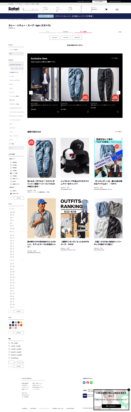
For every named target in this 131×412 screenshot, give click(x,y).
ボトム (11, 84)
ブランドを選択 (13, 49)
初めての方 (24, 393)
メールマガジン (36, 389)
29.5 (14, 304)
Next (118, 92)
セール (11, 147)
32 (13, 246)
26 (13, 285)
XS (13, 214)
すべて (47, 31)
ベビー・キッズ (13, 136)
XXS (14, 212)
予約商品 (15, 176)
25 (13, 280)
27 (13, 290)
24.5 (14, 277)
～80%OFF (77, 37)
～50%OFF (66, 37)
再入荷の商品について (38, 387)
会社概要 (24, 408)
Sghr (10, 53)
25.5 (14, 282)
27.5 (14, 293)
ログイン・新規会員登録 (94, 9)
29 (13, 237)
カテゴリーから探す (45, 9)
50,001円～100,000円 (16, 355)
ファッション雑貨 (14, 96)
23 (13, 269)
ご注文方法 (24, 385)
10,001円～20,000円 (16, 349)
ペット (11, 132)
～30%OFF (54, 37)
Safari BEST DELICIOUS (115, 1)
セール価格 (83, 31)
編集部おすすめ (16, 184)
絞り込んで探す (70, 9)
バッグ (11, 88)
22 (13, 263)
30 (13, 240)
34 (13, 251)
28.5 (14, 299)
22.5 (14, 266)
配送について (25, 389)
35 (13, 254)
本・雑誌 (11, 144)
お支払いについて (37, 385)
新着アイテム (15, 178)
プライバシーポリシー (44, 408)
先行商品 (15, 165)
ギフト (11, 140)
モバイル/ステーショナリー (16, 116)
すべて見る (115, 58)
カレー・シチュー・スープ (17, 68)
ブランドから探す (58, 9)
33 (13, 248)
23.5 (14, 271)
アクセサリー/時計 (14, 104)
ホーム (9, 19)
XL (13, 225)
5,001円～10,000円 (15, 346)
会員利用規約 (33, 408)
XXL (13, 228)
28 (13, 235)
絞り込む (19, 197)
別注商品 (15, 170)
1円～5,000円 (14, 343)
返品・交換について (37, 383)
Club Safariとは (25, 395)
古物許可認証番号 (70, 408)
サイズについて (25, 387)
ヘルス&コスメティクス (15, 108)
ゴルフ (11, 124)
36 (13, 257)
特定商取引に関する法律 (57, 408)
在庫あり (15, 190)
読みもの (81, 9)
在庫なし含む (16, 193)
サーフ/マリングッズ (14, 120)
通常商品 (15, 162)
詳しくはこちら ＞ (111, 406)
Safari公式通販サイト (100, 1)
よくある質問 (25, 397)
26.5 (14, 288)
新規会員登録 (25, 383)
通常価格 (65, 31)
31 (13, 243)
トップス (11, 76)
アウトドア (12, 128)
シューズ (11, 92)
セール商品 (15, 173)
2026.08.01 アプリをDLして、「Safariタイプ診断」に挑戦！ (24, 4)
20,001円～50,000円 (16, 352)
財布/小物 (11, 100)
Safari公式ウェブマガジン (84, 1)
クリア (10, 197)
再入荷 (14, 181)
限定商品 (15, 167)
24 (13, 274)
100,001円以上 (14, 358)
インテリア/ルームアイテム (16, 112)
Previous (31, 92)
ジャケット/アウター (14, 80)
